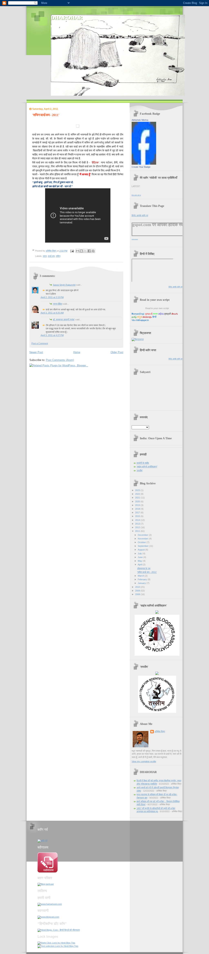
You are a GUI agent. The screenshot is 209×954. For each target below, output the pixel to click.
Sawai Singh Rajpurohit (64, 285)
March (141, 576)
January (142, 583)
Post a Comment (39, 343)
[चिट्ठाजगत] (138, 339)
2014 (138, 520)
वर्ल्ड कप (51, 256)
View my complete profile (144, 761)
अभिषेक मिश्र (160, 731)
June (140, 557)
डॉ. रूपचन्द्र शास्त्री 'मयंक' (64, 319)
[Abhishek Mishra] (144, 164)
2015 (138, 516)
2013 (138, 523)
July (140, 553)
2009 (138, 590)
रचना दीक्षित (57, 304)
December (143, 535)
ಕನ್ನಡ (139, 317)
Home (76, 352)
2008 (138, 594)
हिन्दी (154, 317)
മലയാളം (147, 317)
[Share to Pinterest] (93, 251)
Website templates (135, 239)
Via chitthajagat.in (140, 320)
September (143, 546)
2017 (138, 512)
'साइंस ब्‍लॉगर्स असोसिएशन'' (147, 466)
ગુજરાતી (148, 314)
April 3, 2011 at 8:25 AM (52, 313)
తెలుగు (174, 314)
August (141, 549)
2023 (138, 490)
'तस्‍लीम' (140, 470)
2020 (138, 501)
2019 (138, 505)
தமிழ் (134, 317)
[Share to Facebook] (89, 251)
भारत (45, 256)
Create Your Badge (141, 167)
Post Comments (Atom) (60, 360)
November (143, 538)
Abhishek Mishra (140, 120)
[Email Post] (72, 251)
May (140, 561)
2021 (138, 497)
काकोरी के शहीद (143, 463)
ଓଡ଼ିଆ (161, 314)
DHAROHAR (66, 18)
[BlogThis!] (81, 251)
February (143, 579)
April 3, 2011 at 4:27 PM (52, 335)
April (140, 564)
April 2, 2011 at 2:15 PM (52, 297)
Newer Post (36, 352)
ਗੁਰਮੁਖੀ (167, 314)
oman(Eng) (138, 314)
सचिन (58, 256)
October (142, 542)
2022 (138, 494)
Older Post (117, 352)
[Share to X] (85, 251)
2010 (138, 587)
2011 (138, 531)
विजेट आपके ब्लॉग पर (136, 195)
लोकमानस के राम (143, 568)
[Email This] (78, 251)
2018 (138, 509)
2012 (138, 527)
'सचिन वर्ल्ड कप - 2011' (147, 572)
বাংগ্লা (155, 314)
